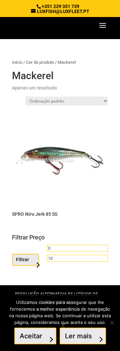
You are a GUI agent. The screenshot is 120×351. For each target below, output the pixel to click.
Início (17, 62)
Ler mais (78, 336)
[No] (111, 322)
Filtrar (22, 259)
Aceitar (31, 336)
